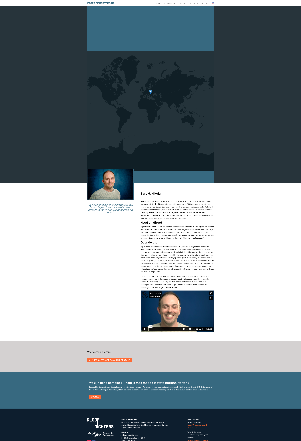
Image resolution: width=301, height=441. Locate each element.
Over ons (205, 3)
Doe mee (95, 397)
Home (158, 3)
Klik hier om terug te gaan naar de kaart (109, 360)
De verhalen (169, 3)
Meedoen (194, 3)
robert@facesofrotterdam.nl (197, 425)
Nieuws (183, 3)
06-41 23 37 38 (192, 428)
